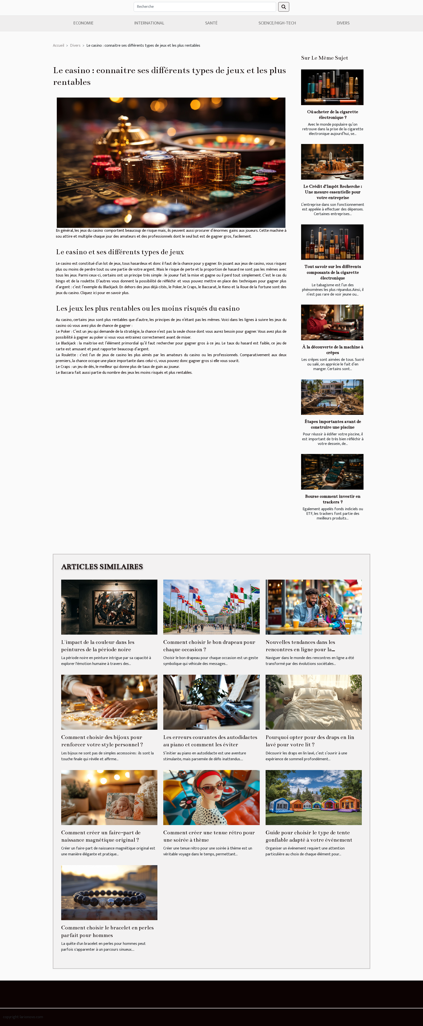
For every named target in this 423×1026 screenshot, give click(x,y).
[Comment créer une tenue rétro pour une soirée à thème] (211, 797)
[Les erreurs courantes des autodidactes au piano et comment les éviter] (211, 702)
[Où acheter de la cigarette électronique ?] (332, 87)
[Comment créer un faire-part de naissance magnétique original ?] (109, 797)
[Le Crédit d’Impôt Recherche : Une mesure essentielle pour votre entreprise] (332, 162)
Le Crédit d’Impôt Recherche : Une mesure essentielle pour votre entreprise (332, 192)
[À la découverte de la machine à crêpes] (332, 322)
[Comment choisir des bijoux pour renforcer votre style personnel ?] (109, 702)
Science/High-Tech (277, 23)
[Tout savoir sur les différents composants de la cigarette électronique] (332, 242)
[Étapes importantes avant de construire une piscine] (332, 397)
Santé (211, 23)
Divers (343, 23)
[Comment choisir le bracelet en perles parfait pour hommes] (109, 892)
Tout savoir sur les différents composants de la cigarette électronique (333, 272)
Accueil (58, 45)
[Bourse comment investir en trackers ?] (332, 472)
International (149, 23)
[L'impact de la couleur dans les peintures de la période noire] (109, 607)
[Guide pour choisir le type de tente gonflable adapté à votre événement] (314, 797)
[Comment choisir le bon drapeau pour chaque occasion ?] (211, 607)
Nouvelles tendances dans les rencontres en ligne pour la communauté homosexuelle (300, 649)
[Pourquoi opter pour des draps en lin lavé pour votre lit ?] (314, 702)
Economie (83, 23)
